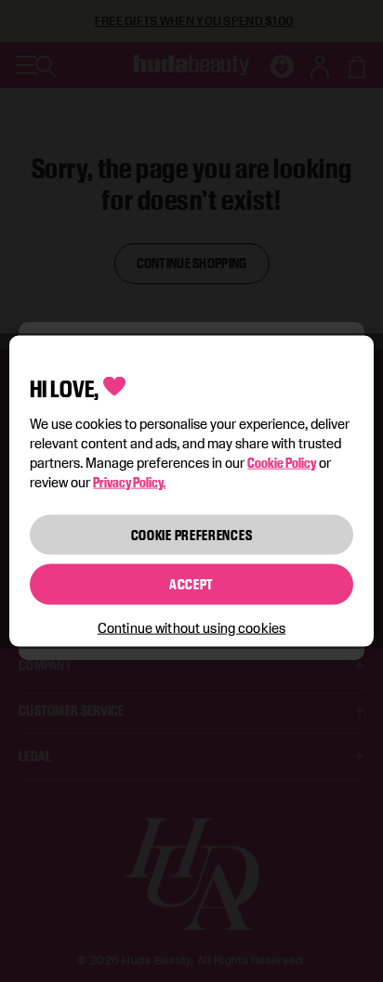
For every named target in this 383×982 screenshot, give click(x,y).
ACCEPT (191, 584)
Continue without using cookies (191, 627)
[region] (191, 491)
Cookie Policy (281, 462)
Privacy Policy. (129, 481)
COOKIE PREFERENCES (192, 534)
